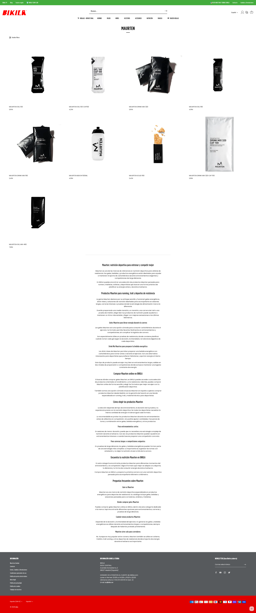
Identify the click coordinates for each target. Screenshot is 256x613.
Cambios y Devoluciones (247, 3)
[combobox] (125, 11)
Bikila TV (4, 3)
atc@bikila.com (109, 582)
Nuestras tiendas (14, 563)
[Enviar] (245, 565)
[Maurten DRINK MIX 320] (158, 75)
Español (233, 12)
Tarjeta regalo (19, 3)
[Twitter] (229, 572)
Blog (11, 3)
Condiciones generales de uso (18, 573)
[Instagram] (225, 572)
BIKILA (16, 607)
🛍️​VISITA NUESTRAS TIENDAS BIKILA (219, 3)
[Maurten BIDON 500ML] (98, 144)
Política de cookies (15, 586)
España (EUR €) (15, 601)
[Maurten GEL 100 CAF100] (98, 75)
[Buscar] (165, 10)
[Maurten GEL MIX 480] (38, 213)
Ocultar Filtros (16, 37)
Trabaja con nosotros (16, 589)
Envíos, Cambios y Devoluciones (18, 570)
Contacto (234, 3)
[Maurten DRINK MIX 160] (38, 144)
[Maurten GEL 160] (218, 75)
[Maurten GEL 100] (38, 75)
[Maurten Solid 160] (158, 144)
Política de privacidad (16, 583)
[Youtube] (220, 572)
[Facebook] (216, 572)
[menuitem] (85, 18)
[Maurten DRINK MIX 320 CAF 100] (218, 144)
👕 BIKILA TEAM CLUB (32, 3)
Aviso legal (13, 579)
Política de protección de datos (18, 576)
